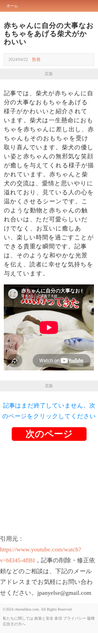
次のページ (49, 434)
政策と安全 (43, 618)
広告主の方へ (14, 624)
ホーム (12, 6)
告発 (36, 59)
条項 (58, 618)
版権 (91, 618)
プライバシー (74, 618)
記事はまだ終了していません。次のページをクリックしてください (49, 411)
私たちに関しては (18, 618)
